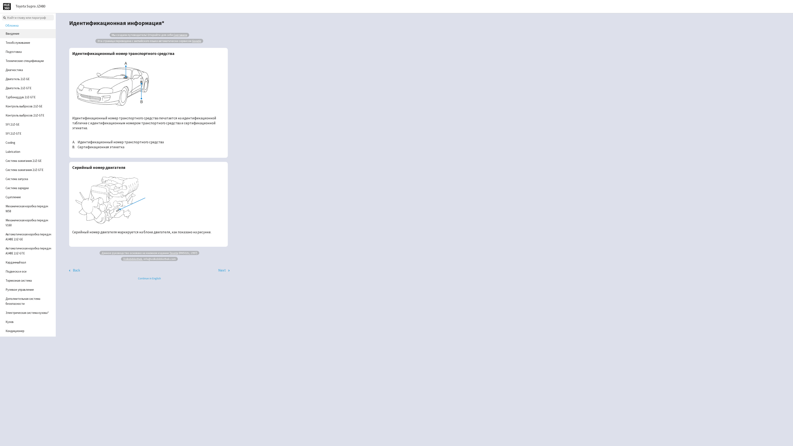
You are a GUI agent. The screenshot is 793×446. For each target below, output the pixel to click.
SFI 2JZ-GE (12, 124)
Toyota (174, 253)
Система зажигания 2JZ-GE (24, 161)
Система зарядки (17, 188)
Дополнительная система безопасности (23, 301)
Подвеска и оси (16, 271)
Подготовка (14, 52)
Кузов (10, 322)
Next (222, 270)
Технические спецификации (25, 61)
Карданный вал (16, 262)
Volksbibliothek (132, 259)
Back (76, 270)
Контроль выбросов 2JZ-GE (24, 106)
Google (196, 41)
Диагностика (14, 70)
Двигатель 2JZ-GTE (18, 88)
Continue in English (149, 278)
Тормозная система (19, 280)
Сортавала (180, 35)
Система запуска (17, 179)
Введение (12, 34)
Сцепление (13, 197)
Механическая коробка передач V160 (27, 222)
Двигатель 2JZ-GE (18, 79)
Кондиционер (15, 331)
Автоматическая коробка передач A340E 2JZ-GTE (28, 250)
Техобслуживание (18, 43)
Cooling (10, 143)
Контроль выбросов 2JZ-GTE (25, 115)
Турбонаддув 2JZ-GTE (21, 97)
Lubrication (13, 152)
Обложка (12, 25)
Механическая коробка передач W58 (27, 208)
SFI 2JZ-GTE (13, 133)
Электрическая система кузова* (27, 313)
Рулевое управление (20, 290)
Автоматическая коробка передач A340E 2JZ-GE (28, 236)
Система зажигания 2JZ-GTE (24, 170)
